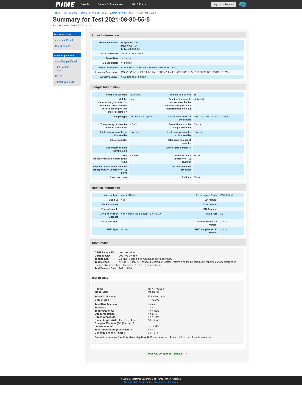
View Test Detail (64, 40)
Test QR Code (62, 46)
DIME (58, 13)
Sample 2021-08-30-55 (121, 13)
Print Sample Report (62, 68)
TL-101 (58, 76)
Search (85, 4)
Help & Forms (139, 4)
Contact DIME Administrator (138, 381)
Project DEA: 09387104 (92, 13)
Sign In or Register (223, 4)
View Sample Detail (66, 61)
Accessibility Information (166, 381)
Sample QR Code (65, 82)
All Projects (70, 13)
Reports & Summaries (110, 4)
